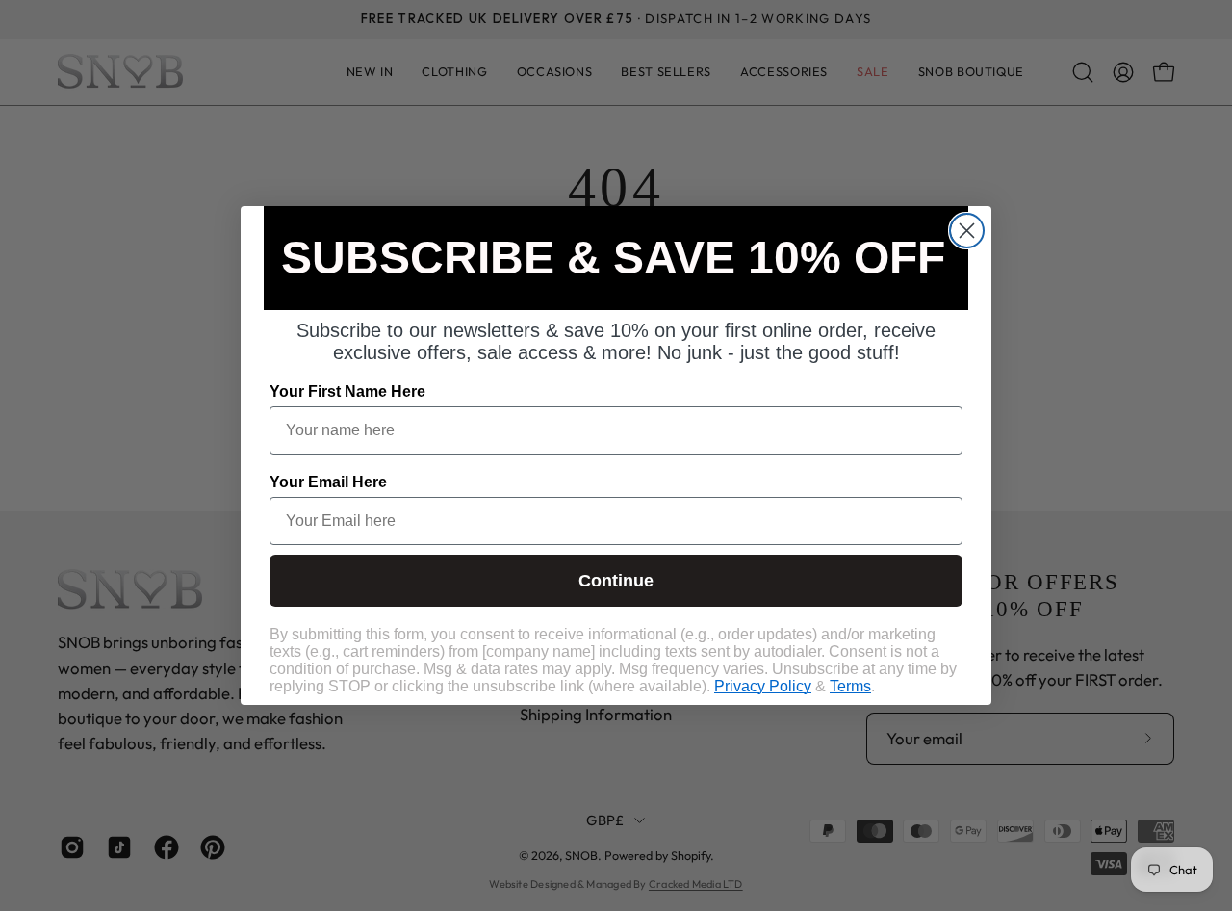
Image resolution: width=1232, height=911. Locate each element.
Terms (850, 686)
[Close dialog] (967, 230)
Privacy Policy (762, 686)
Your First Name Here (347, 391)
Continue (616, 580)
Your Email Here (328, 482)
